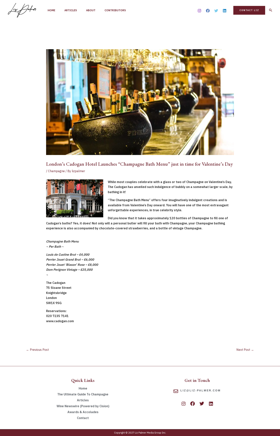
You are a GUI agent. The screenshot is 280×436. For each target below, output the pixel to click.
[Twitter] (216, 11)
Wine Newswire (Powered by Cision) (83, 406)
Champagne (56, 171)
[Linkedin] (224, 11)
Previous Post (37, 350)
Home (51, 10)
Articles (70, 10)
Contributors (115, 10)
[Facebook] (208, 11)
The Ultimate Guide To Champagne (82, 394)
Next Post (245, 350)
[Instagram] (199, 11)
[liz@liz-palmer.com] (176, 391)
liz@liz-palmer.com (200, 390)
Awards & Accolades (82, 412)
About (90, 10)
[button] (249, 10)
